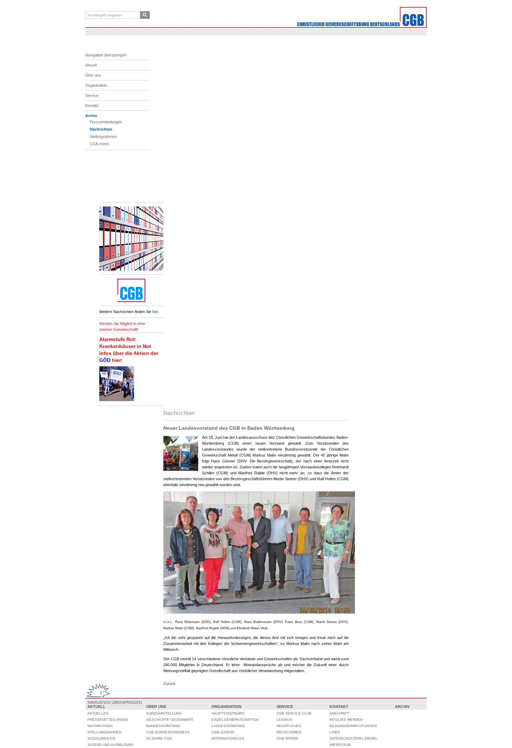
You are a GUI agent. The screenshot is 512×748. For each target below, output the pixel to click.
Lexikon (284, 720)
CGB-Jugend (222, 732)
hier (155, 312)
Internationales (227, 738)
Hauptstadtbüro (228, 713)
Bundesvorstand (163, 726)
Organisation (96, 85)
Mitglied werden (346, 720)
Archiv (91, 116)
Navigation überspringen (105, 55)
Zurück (169, 683)
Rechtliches (289, 726)
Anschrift (339, 713)
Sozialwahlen (101, 738)
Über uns (93, 75)
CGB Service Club (294, 713)
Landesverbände (228, 726)
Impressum (340, 745)
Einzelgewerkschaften (234, 720)
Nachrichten (101, 129)
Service (91, 95)
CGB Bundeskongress (168, 732)
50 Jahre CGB (159, 738)
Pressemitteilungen (106, 122)
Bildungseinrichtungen (353, 726)
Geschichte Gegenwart (169, 720)
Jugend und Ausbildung (110, 745)
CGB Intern (99, 144)
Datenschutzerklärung (353, 738)
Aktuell (90, 65)
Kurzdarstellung (164, 713)
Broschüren (289, 732)
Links (334, 732)
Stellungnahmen (103, 136)
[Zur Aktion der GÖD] (116, 400)
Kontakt (91, 105)
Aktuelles (97, 713)
